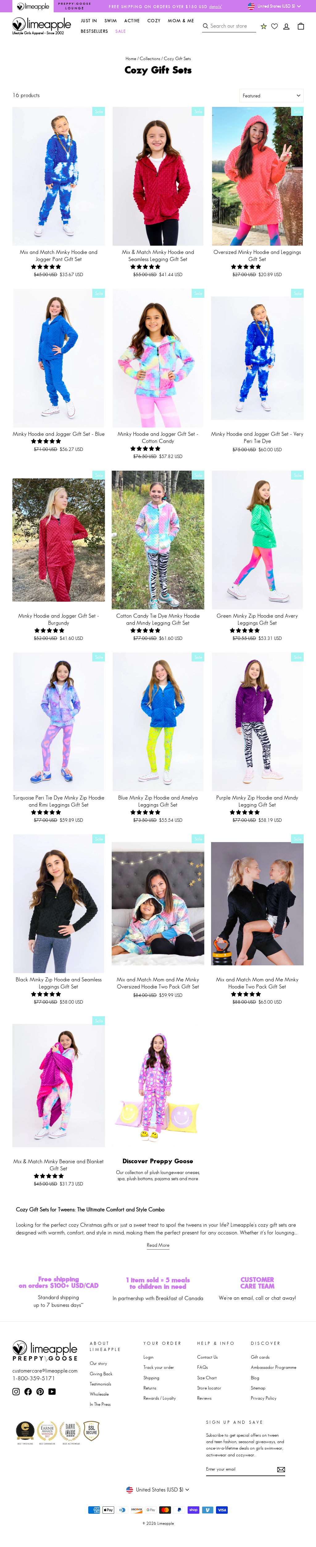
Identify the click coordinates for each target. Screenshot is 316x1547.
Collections (150, 58)
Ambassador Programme (273, 1367)
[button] (46, 266)
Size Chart (207, 1377)
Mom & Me (181, 20)
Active (132, 20)
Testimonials (100, 1383)
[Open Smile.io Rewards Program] (263, 26)
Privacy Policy (263, 1398)
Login (148, 1357)
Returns (149, 1387)
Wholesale (99, 1394)
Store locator (209, 1387)
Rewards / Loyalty (159, 1398)
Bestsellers (94, 31)
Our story (98, 1363)
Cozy (154, 20)
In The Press (100, 1404)
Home (131, 58)
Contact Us (207, 1357)
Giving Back (101, 1373)
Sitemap (258, 1387)
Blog (255, 1377)
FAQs (202, 1367)
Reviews (204, 1398)
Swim (111, 20)
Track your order (158, 1367)
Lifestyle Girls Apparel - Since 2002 (38, 33)
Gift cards (260, 1357)
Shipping (151, 1377)
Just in (89, 20)
